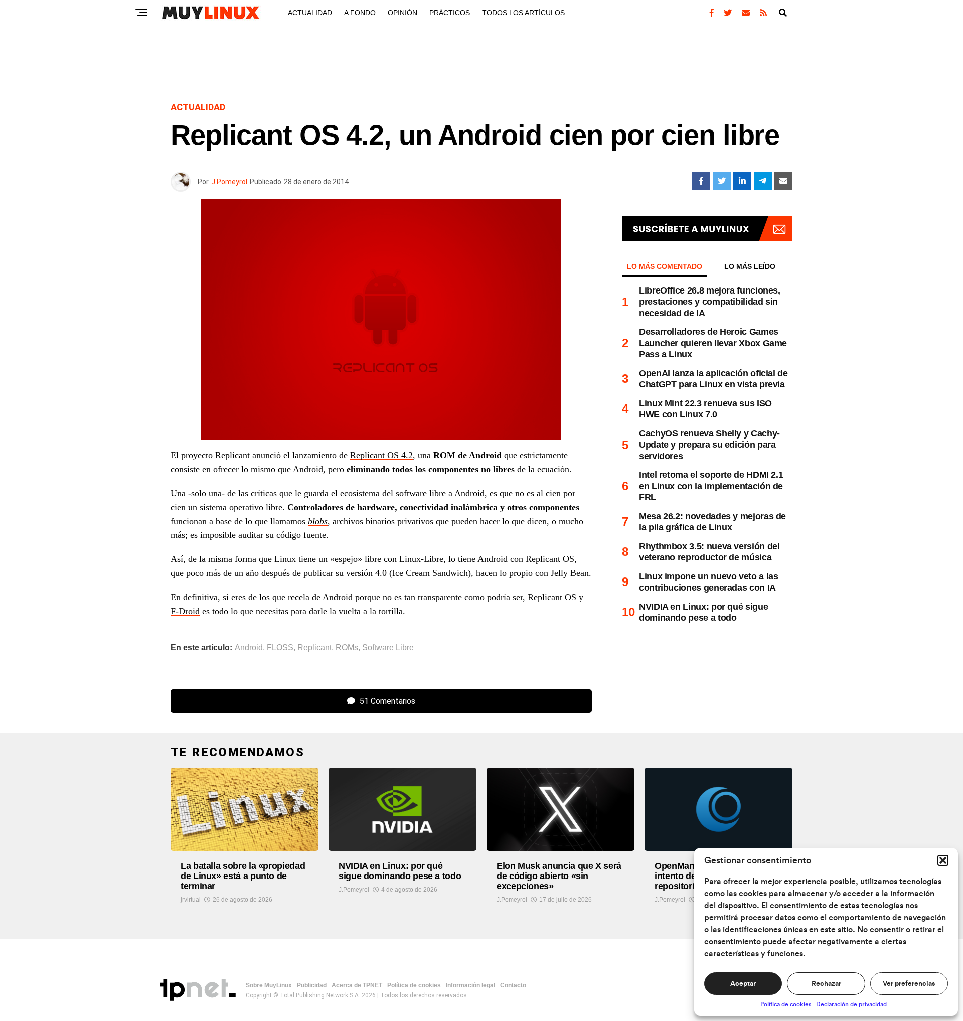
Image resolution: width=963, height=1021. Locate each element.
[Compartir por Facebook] (701, 181)
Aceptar (743, 983)
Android (249, 648)
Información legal (470, 985)
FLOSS (280, 648)
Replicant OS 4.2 (381, 455)
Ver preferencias (909, 983)
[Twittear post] (722, 181)
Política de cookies (785, 1004)
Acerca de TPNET (357, 985)
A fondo (360, 13)
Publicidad (312, 985)
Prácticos (449, 13)
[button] (943, 860)
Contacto (513, 985)
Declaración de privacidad (851, 1004)
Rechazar (826, 983)
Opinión (402, 13)
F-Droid (185, 611)
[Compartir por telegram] (763, 181)
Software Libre (388, 648)
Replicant (314, 648)
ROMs (347, 648)
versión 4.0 (366, 573)
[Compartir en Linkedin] (742, 181)
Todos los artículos (523, 13)
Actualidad (310, 13)
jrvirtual (191, 899)
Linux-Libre (421, 559)
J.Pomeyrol (229, 182)
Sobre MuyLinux (269, 985)
